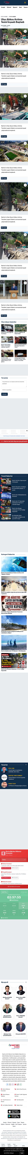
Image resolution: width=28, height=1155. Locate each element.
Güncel (9, 7)
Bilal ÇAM (11, 768)
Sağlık (12, 1124)
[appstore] (14, 1112)
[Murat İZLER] (4, 784)
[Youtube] (15, 1084)
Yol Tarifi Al (16, 868)
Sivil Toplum (18, 1124)
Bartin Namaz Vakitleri (5, 1095)
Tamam (21, 1153)
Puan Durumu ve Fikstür (6, 1100)
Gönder (4, 394)
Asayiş (3, 7)
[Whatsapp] (20, 1084)
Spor (20, 7)
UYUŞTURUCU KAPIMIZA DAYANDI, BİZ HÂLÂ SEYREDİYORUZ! (15, 771)
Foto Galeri (4, 16)
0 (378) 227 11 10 (6, 877)
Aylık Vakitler (5, 917)
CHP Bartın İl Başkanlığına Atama (18, 785)
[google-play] (14, 1116)
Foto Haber (12, 16)
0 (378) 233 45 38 (6, 868)
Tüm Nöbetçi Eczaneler (14, 886)
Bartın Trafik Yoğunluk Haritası (21, 1095)
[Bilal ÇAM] (4, 770)
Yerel (14, 1126)
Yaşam (25, 7)
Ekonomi (7, 1124)
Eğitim (3, 1124)
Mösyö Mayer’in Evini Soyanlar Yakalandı (17, 778)
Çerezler (16, 1153)
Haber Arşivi (19, 1105)
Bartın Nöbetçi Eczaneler (5, 1090)
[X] (10, 1084)
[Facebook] (7, 1084)
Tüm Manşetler (20, 1099)
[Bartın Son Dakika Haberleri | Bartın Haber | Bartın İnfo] (6, 2)
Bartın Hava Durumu (21, 1089)
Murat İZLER (12, 783)
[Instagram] (12, 1084)
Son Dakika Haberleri (8, 1105)
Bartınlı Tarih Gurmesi (15, 775)
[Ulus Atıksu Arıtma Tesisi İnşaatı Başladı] (14, 37)
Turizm (24, 1124)
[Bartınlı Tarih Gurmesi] (4, 777)
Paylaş (4, 84)
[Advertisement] (14, 414)
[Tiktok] (18, 1084)
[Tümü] (26, 764)
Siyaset (15, 7)
